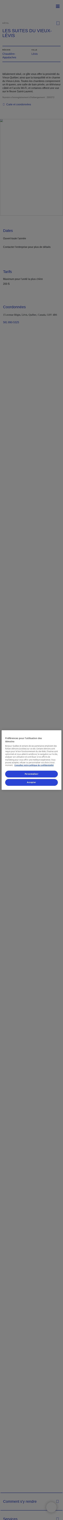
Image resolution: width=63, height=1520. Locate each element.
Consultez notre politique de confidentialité (34, 765)
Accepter (31, 782)
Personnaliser (31, 774)
